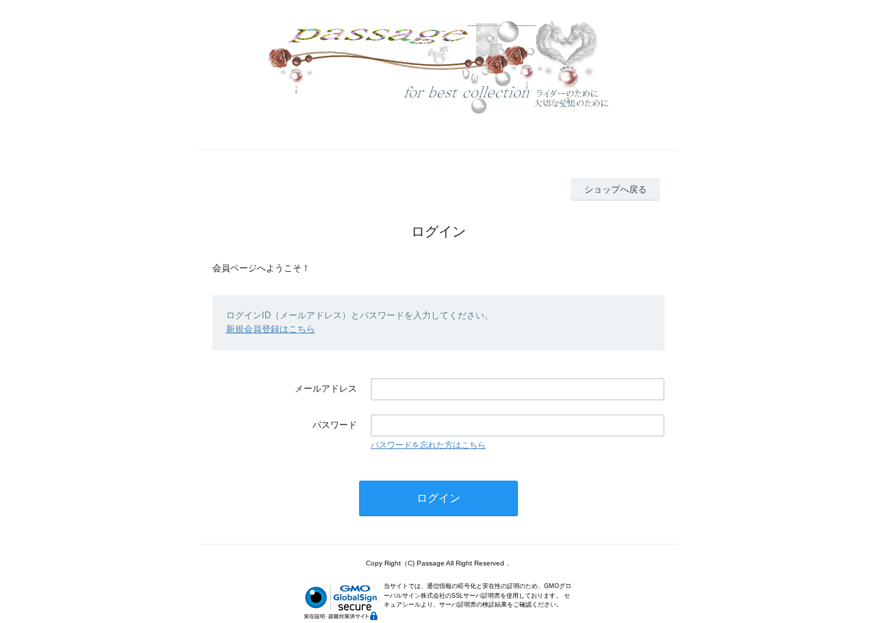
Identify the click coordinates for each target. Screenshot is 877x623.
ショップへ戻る (615, 189)
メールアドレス (326, 388)
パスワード (334, 425)
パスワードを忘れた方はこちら (428, 445)
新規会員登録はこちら (270, 329)
